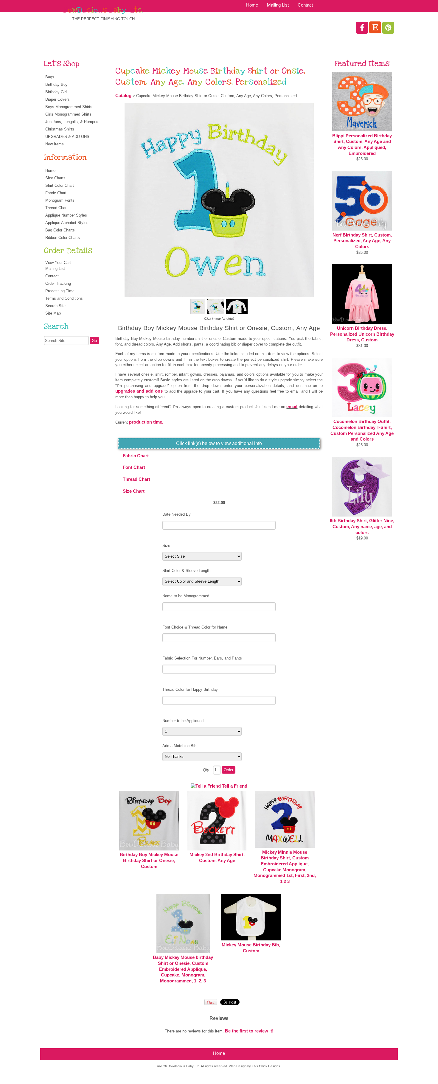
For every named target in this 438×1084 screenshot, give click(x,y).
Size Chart (134, 491)
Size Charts (55, 178)
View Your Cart (58, 262)
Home (252, 5)
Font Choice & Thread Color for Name (194, 627)
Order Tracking (58, 283)
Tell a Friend (234, 786)
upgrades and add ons (139, 391)
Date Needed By (176, 514)
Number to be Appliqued (183, 720)
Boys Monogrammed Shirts (68, 107)
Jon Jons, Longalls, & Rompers (72, 121)
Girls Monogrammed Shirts (68, 114)
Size (166, 545)
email (291, 406)
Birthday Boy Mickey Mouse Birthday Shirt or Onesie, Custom (149, 860)
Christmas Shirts (59, 129)
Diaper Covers (57, 99)
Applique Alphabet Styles (66, 222)
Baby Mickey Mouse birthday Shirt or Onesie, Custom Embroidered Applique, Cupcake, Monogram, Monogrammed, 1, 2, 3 (183, 969)
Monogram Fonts (59, 200)
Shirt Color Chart (59, 185)
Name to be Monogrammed (185, 596)
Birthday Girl (56, 92)
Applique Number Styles (66, 215)
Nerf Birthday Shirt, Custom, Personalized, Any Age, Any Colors (362, 241)
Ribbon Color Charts (62, 237)
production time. (146, 422)
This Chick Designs (266, 1066)
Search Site (55, 306)
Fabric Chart (55, 193)
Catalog (123, 95)
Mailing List (278, 5)
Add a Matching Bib (179, 746)
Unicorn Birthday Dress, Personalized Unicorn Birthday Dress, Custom (362, 334)
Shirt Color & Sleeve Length (186, 570)
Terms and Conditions (64, 298)
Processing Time (59, 291)
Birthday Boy (56, 84)
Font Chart (134, 467)
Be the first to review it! (249, 1031)
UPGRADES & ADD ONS (67, 136)
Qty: (206, 770)
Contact (305, 5)
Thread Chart (56, 208)
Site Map (53, 313)
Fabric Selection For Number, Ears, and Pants (202, 658)
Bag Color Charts (60, 230)
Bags (49, 77)
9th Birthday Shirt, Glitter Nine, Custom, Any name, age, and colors (362, 526)
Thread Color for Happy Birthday (190, 689)
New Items (54, 144)
